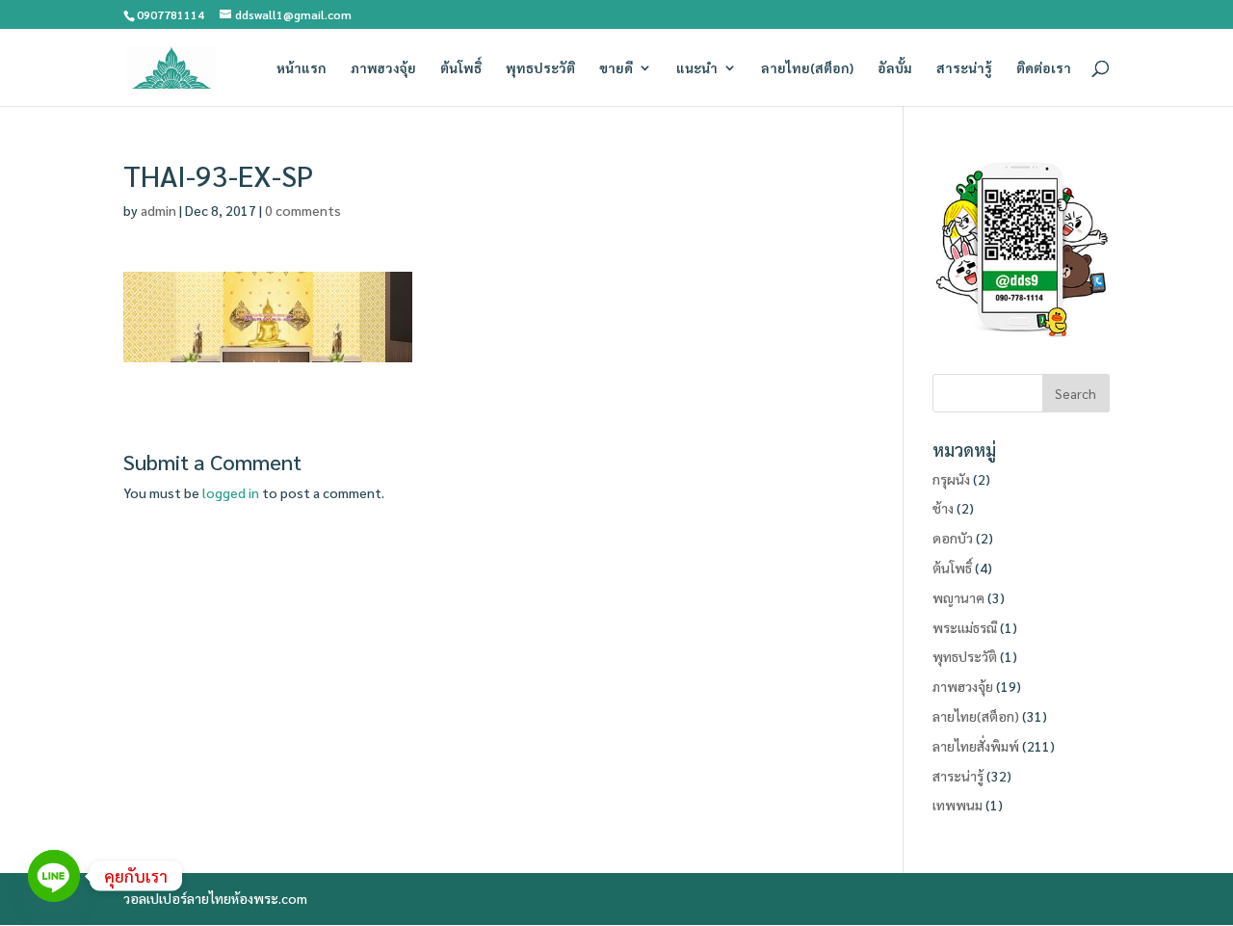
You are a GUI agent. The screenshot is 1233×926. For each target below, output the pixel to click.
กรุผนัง (951, 479)
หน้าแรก (301, 68)
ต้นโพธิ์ (461, 68)
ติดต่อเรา (1043, 68)
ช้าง (943, 507)
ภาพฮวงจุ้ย (383, 68)
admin (158, 210)
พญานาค (958, 597)
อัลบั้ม (895, 68)
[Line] (54, 876)
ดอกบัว (952, 537)
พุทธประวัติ (540, 68)
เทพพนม (957, 804)
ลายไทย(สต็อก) (807, 68)
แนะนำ (697, 68)
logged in (230, 492)
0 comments (303, 210)
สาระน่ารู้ (964, 68)
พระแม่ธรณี (964, 627)
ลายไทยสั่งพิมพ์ (975, 745)
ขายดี (616, 68)
